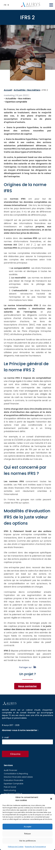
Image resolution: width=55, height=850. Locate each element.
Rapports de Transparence (35, 847)
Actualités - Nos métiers (27, 90)
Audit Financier (10, 770)
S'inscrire (15, 754)
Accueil (8, 90)
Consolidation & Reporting (16, 773)
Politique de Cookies (16, 847)
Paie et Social (10, 787)
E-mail (6, 737)
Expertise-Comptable (13, 783)
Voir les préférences (27, 841)
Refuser (27, 834)
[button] (51, 798)
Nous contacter (27, 686)
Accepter (27, 826)
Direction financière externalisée (18, 777)
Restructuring (10, 790)
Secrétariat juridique (13, 793)
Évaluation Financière (13, 780)
